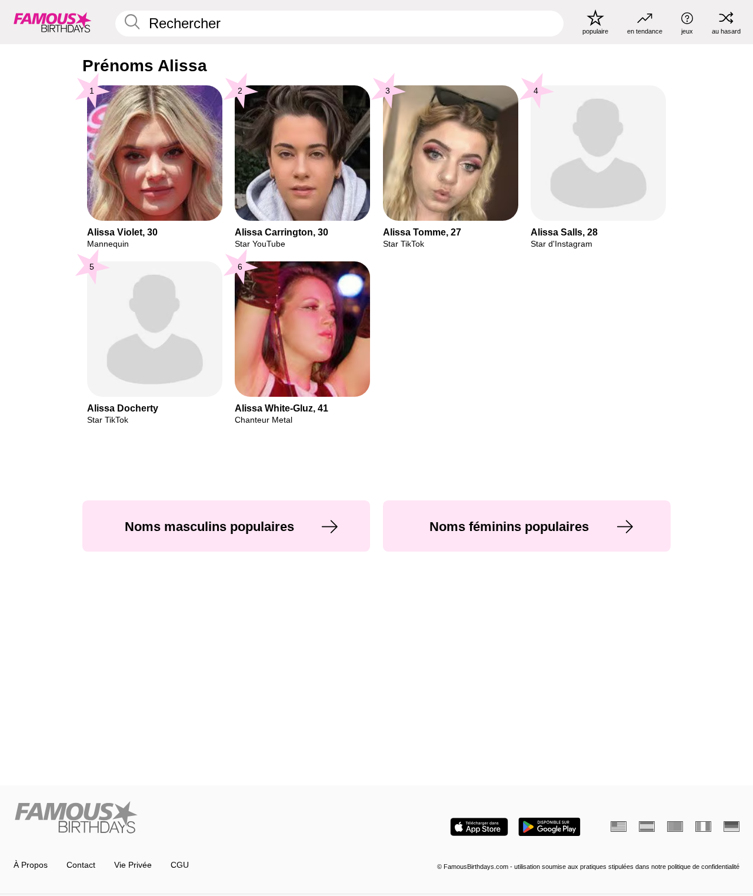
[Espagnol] (647, 826)
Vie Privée (133, 865)
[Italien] (703, 826)
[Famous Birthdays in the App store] (479, 827)
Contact (80, 865)
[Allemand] (731, 826)
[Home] (192, 818)
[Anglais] (619, 826)
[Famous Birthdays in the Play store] (549, 827)
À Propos (31, 865)
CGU (180, 865)
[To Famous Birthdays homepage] (52, 21)
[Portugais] (675, 826)
